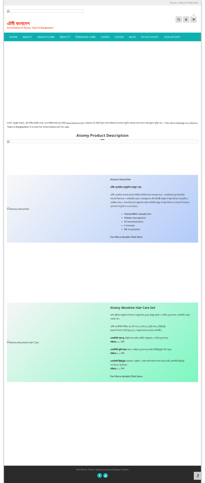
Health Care (46, 36)
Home (13, 36)
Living (105, 36)
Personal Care (85, 36)
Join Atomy (172, 36)
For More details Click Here (126, 236)
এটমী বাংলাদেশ (18, 23)
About (27, 36)
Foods (119, 36)
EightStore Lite (102, 469)
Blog (132, 36)
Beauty (65, 36)
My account (150, 36)
